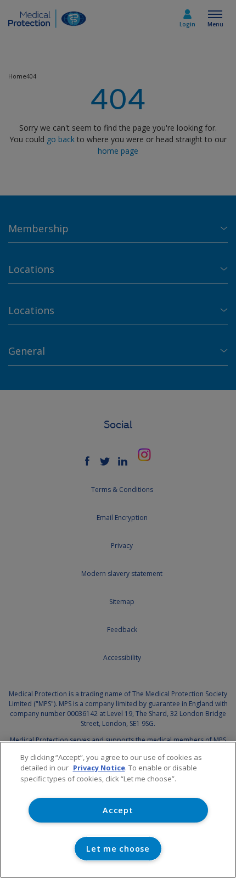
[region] (118, 809)
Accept (118, 810)
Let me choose (117, 848)
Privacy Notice (99, 768)
